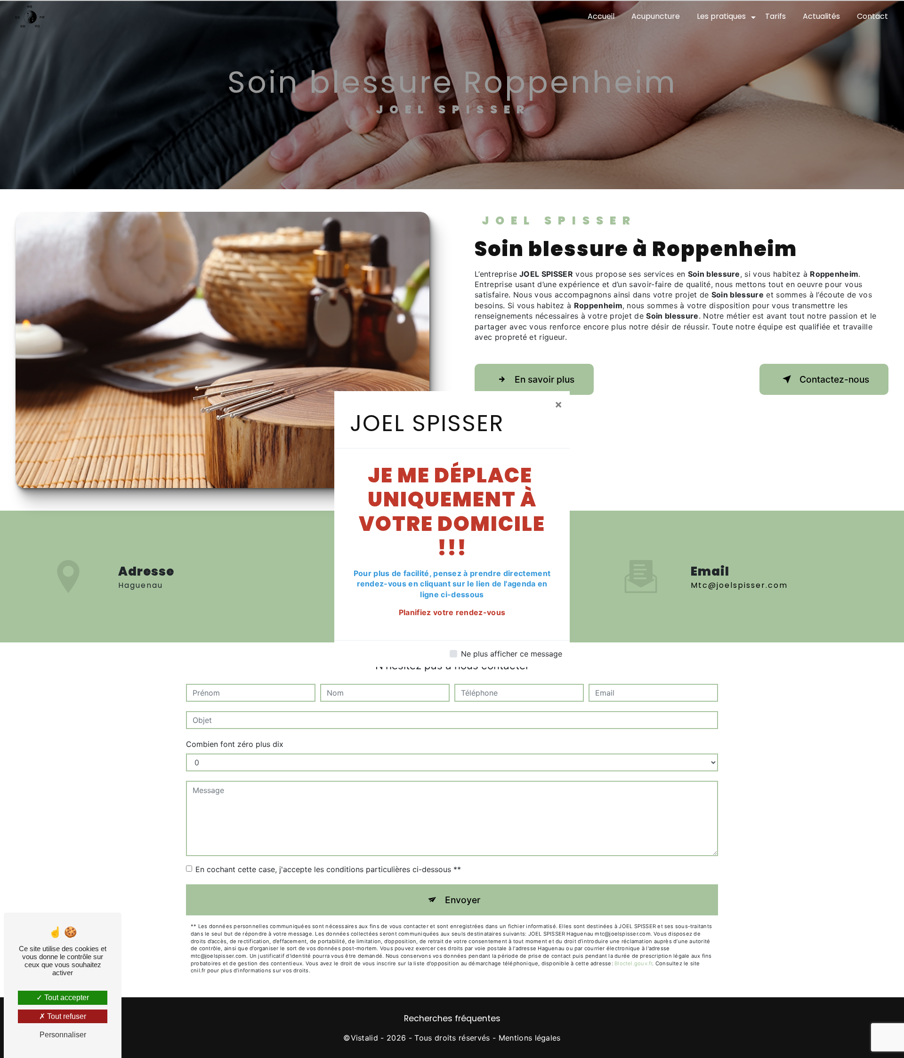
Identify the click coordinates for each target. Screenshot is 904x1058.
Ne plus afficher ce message (511, 653)
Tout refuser (65, 1016)
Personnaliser (63, 1035)
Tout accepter (65, 998)
